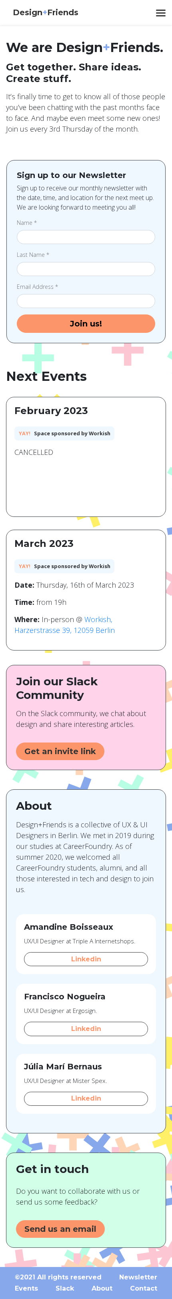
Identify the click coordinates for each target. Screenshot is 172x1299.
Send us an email (60, 1229)
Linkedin (86, 959)
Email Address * (37, 286)
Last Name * (33, 254)
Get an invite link (60, 751)
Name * (27, 222)
